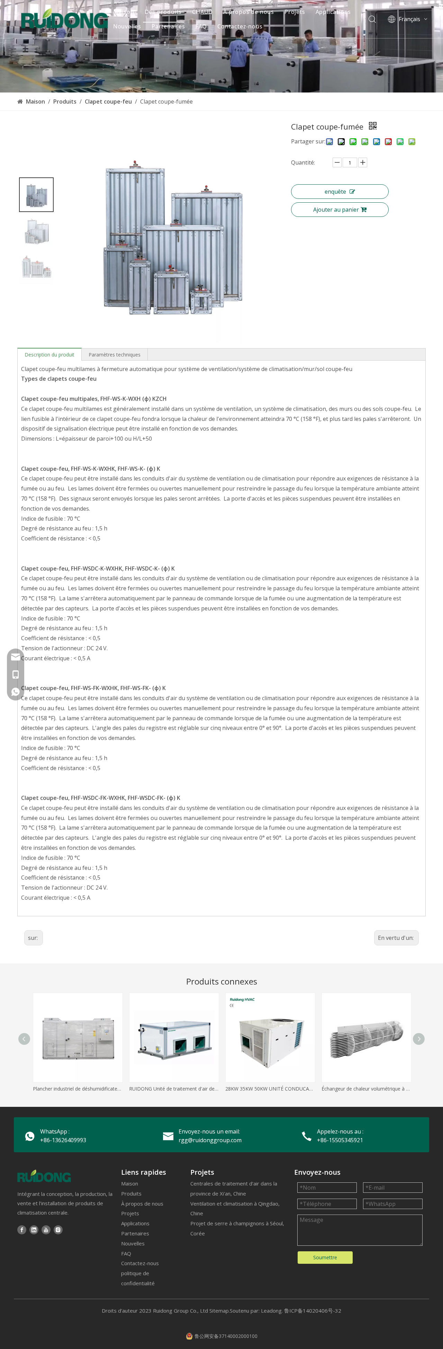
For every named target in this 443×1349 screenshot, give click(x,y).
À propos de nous (248, 12)
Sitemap (219, 1310)
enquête (335, 191)
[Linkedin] (33, 1229)
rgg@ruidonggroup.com (210, 1140)
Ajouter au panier (336, 209)
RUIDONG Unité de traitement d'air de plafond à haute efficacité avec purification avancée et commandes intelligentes (173, 1088)
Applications (333, 12)
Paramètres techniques (115, 354)
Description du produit (49, 354)
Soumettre (325, 1257)
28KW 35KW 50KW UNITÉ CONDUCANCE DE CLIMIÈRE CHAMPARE (270, 1088)
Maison (123, 12)
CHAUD (202, 12)
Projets (294, 12)
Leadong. (272, 1310)
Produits (131, 1193)
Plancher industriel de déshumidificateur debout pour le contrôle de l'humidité (77, 1088)
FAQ (201, 26)
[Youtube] (46, 1229)
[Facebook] (21, 1229)
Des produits (163, 12)
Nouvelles (127, 26)
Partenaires (168, 26)
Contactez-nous (239, 26)
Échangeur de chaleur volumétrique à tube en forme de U (366, 1088)
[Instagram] (58, 1229)
